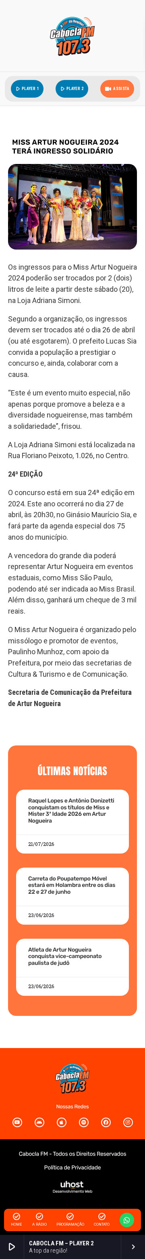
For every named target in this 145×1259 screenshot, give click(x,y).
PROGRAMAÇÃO (70, 1224)
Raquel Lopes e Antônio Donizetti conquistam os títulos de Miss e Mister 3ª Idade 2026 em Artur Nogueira (71, 810)
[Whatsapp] (127, 1220)
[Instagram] (128, 1122)
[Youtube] (17, 1122)
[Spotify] (84, 1122)
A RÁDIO (39, 1224)
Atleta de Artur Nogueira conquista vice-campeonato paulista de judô (65, 956)
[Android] (39, 1122)
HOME (16, 1224)
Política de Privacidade (72, 1167)
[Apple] (61, 1122)
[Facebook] (106, 1122)
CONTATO (102, 1224)
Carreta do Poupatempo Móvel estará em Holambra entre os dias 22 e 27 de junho (71, 885)
